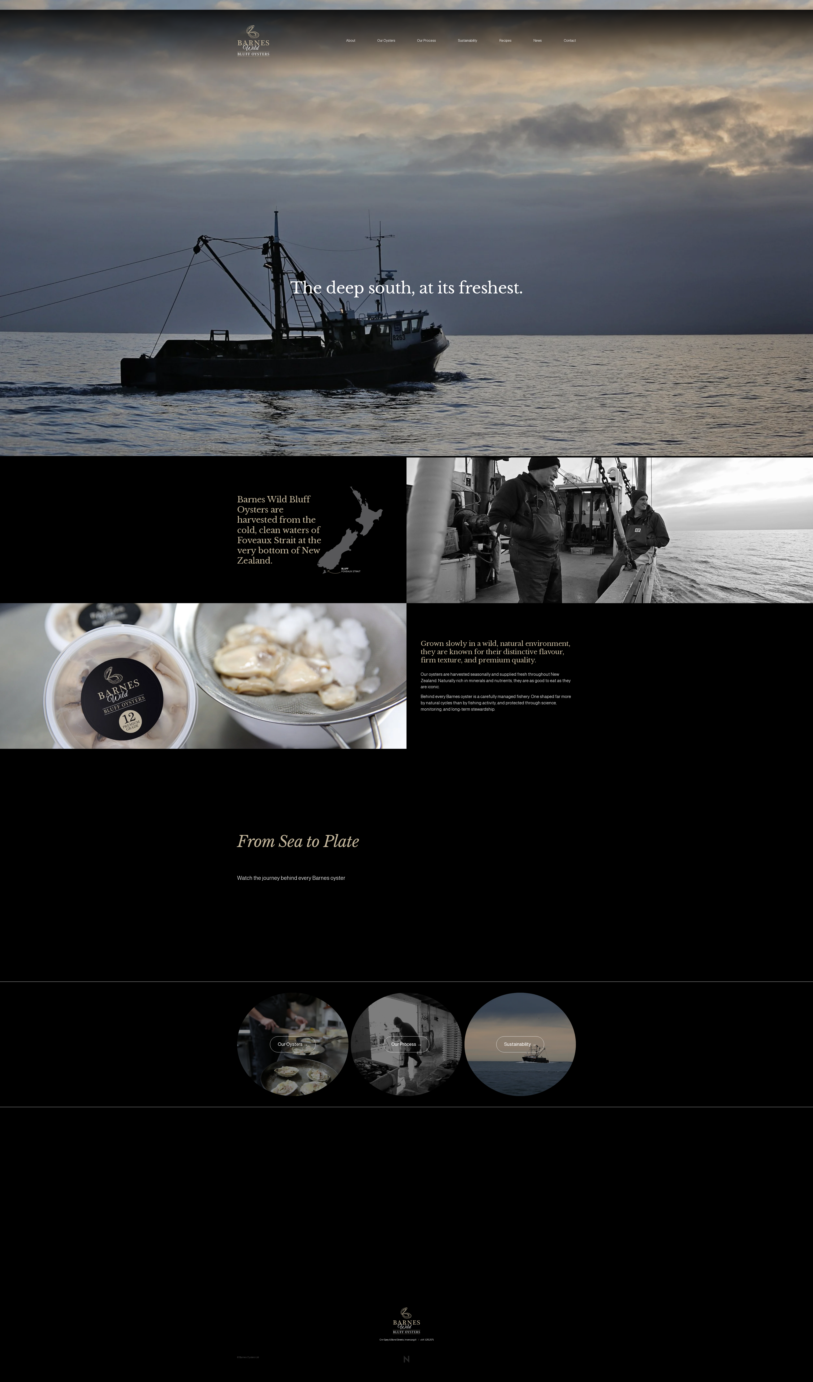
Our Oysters (386, 40)
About (350, 40)
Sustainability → (520, 1044)
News (537, 40)
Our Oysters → (293, 1044)
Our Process (426, 40)
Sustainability (467, 40)
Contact (570, 40)
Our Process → (406, 1044)
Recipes (505, 40)
